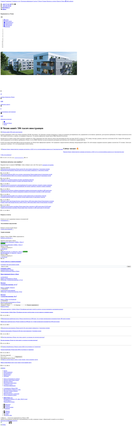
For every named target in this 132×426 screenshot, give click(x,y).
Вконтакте (7, 404)
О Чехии (39, 1)
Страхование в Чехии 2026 (11, 388)
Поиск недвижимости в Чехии (12, 378)
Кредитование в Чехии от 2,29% (12, 389)
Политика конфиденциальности (9, 420)
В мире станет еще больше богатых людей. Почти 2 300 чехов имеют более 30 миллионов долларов (27, 202)
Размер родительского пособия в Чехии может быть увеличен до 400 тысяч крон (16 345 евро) (25, 207)
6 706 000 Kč (4, 249)
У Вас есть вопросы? (6, 154)
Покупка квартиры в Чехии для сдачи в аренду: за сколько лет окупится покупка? (19, 340)
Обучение (6, 376)
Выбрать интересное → (7, 238)
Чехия (5, 124)
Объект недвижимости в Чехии (9, 278)
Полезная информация (27, 1)
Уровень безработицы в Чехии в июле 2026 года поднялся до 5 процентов (17, 349)
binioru (4, 9)
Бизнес (7, 19)
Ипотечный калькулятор (10, 383)
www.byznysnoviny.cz (19, 157)
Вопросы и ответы (51, 1)
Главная (3, 1)
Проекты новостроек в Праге (11, 380)
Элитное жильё (8, 392)
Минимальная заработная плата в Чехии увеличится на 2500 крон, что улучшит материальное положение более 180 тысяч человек (30, 321)
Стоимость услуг (16, 1)
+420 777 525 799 (6, 4)
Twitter (7, 414)
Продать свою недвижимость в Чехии (10, 302)
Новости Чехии (61, 1)
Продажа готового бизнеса (11, 391)
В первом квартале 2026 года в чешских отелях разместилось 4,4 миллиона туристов (23, 197)
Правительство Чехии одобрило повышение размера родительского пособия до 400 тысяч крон (25, 191)
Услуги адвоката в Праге (10, 395)
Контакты (7, 26)
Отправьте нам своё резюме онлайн (10, 264)
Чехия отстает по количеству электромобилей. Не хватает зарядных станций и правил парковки (26, 186)
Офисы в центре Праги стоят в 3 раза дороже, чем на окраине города (16, 362)
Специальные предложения (8, 290)
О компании (8, 1)
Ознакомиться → (5, 220)
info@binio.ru (6, 7)
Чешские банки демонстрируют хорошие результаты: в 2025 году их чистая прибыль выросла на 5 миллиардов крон (93, 151)
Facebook (7, 405)
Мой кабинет (69, 1)
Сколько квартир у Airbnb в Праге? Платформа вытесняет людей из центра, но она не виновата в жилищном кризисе (27, 312)
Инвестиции (8, 21)
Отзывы (44, 1)
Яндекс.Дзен (8, 415)
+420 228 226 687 (6, 6)
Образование (8, 25)
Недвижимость (9, 22)
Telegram (7, 411)
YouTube (7, 412)
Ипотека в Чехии (8, 381)
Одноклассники (9, 407)
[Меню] (2, 17)
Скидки (35, 1)
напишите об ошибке (48, 165)
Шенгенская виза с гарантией (11, 393)
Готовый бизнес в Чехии (7, 269)
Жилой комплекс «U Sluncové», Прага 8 (11, 253)
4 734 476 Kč (4, 257)
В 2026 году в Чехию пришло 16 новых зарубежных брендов (16, 181)
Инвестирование (8, 372)
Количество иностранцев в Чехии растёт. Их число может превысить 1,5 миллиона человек (25, 170)
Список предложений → (7, 229)
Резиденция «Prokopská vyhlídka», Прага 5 (12, 244)
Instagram (7, 408)
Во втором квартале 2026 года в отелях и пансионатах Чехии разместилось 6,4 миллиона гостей (26, 175)
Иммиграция (8, 23)
